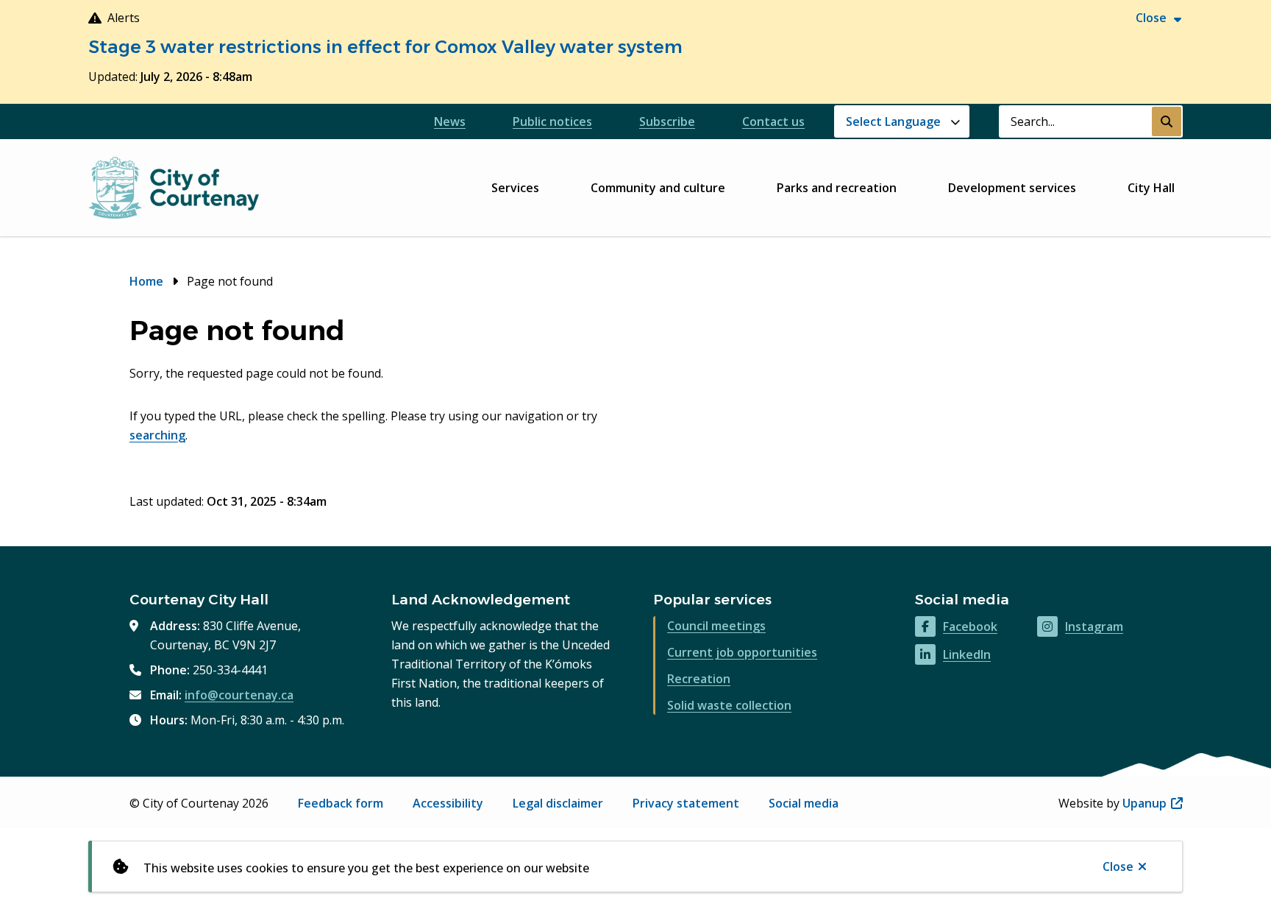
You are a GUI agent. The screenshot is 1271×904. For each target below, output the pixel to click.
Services (515, 188)
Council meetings (716, 626)
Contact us (773, 121)
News (450, 121)
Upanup (1152, 803)
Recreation (698, 679)
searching (157, 435)
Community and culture (658, 188)
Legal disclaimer (558, 803)
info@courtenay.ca (239, 695)
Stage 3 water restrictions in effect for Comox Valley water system (385, 46)
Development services (1012, 188)
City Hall (1151, 188)
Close (1118, 866)
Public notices (552, 121)
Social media (804, 803)
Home (146, 281)
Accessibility (448, 803)
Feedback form (340, 803)
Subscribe (667, 121)
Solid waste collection (729, 705)
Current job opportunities (742, 652)
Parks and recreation (837, 188)
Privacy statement (686, 803)
